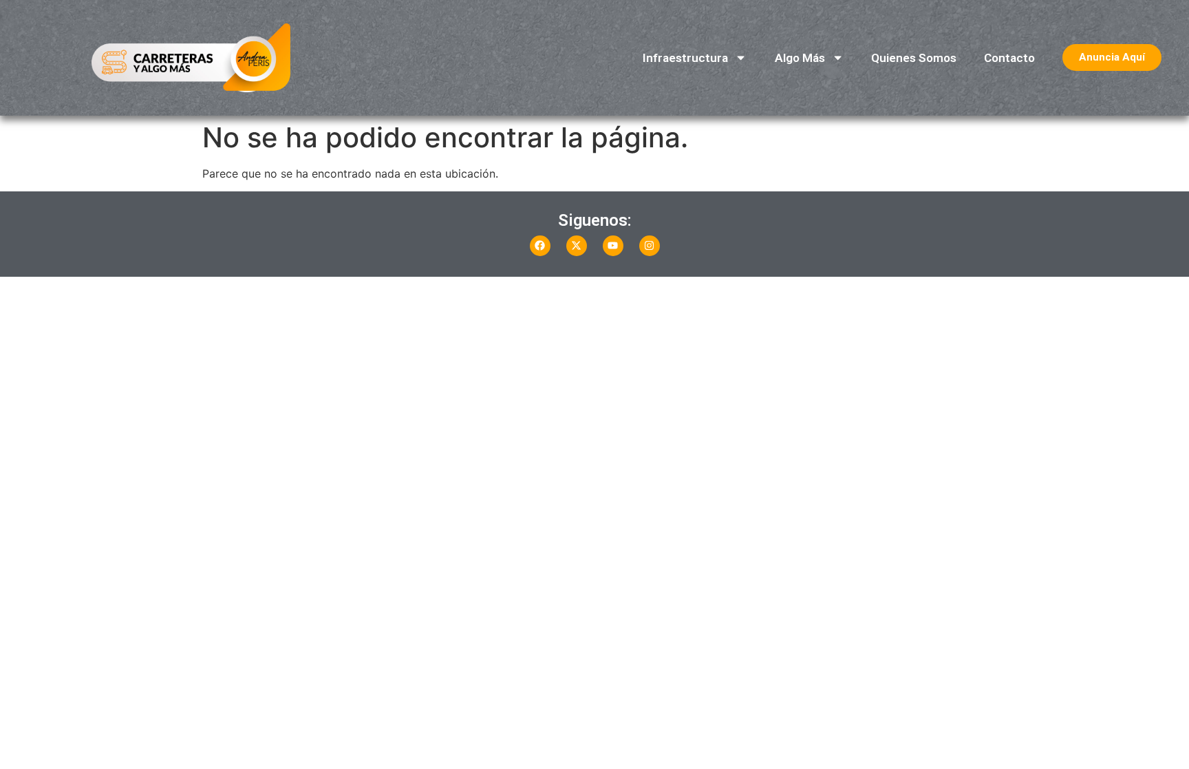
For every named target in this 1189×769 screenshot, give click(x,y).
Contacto (1009, 58)
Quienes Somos (913, 58)
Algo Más (800, 58)
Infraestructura (685, 58)
